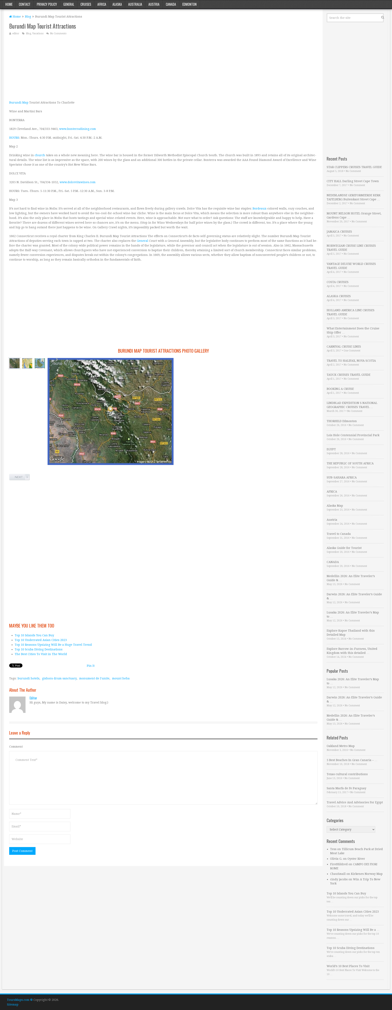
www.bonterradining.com (77, 128)
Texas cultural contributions (347, 774)
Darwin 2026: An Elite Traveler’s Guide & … (354, 596)
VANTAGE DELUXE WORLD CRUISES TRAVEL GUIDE (351, 266)
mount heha (121, 678)
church (40, 155)
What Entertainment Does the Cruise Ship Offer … (353, 330)
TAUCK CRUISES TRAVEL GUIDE (348, 374)
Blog (28, 16)
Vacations (37, 33)
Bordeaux (259, 208)
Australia (135, 4)
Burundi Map (18, 102)
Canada (171, 4)
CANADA (333, 562)
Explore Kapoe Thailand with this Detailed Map (351, 632)
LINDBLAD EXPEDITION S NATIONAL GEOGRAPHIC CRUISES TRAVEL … (352, 405)
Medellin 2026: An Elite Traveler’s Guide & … (351, 578)
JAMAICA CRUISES (339, 231)
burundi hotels (28, 678)
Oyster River (356, 858)
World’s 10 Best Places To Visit (348, 966)
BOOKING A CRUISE (340, 388)
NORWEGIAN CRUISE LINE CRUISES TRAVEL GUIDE (351, 247)
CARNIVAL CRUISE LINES (344, 346)
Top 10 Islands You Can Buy (34, 635)
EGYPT (331, 449)
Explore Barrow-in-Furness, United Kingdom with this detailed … (352, 650)
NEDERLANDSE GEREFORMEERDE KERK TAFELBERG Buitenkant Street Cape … (354, 197)
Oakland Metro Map (341, 746)
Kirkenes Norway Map (367, 873)
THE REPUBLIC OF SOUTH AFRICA (350, 463)
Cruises (85, 4)
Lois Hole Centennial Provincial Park (353, 435)
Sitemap (12, 1004)
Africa (101, 4)
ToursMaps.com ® (20, 999)
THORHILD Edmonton (342, 421)
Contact (24, 4)
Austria (153, 4)
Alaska (117, 4)
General (68, 4)
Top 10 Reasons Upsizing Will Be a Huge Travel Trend (53, 644)
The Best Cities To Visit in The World (41, 654)
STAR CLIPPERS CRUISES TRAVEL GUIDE (354, 167)
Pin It (91, 665)
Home (8, 4)
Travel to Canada (339, 533)
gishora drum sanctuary (59, 678)
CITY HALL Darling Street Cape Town (353, 181)
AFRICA (332, 491)
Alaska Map (335, 505)
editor (15, 33)
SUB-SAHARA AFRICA (342, 477)
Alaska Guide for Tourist (344, 548)
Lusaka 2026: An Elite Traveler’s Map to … (353, 614)
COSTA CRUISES (338, 282)
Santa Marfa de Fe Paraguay (346, 788)
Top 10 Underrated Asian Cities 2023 (41, 640)
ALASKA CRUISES (339, 296)
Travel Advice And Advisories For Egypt (355, 802)
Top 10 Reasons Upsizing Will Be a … (353, 929)
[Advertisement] (131, 67)
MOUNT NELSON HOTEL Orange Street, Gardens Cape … (354, 215)
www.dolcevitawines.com (78, 182)
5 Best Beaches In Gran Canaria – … (352, 760)
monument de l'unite (94, 678)
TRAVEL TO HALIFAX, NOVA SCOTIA (351, 360)
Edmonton (189, 4)
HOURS (14, 137)
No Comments (58, 33)
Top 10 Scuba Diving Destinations (38, 649)
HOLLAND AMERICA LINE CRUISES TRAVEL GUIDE (350, 312)
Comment (16, 746)
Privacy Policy (47, 4)
